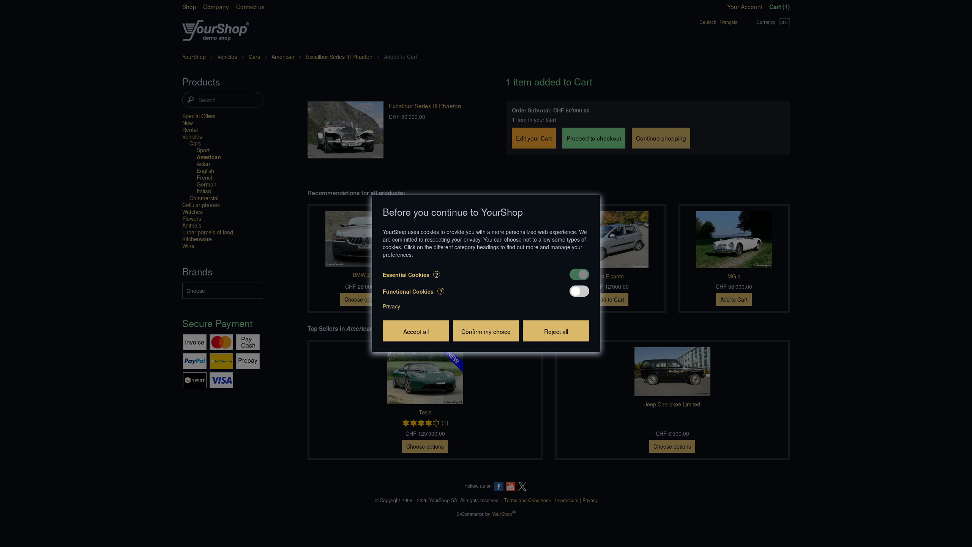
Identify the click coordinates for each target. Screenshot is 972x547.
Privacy (391, 306)
